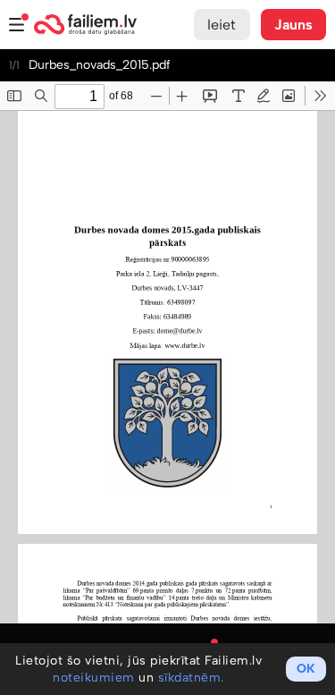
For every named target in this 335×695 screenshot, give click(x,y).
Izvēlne (17, 24)
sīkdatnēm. (191, 677)
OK (306, 668)
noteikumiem (94, 677)
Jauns (294, 24)
